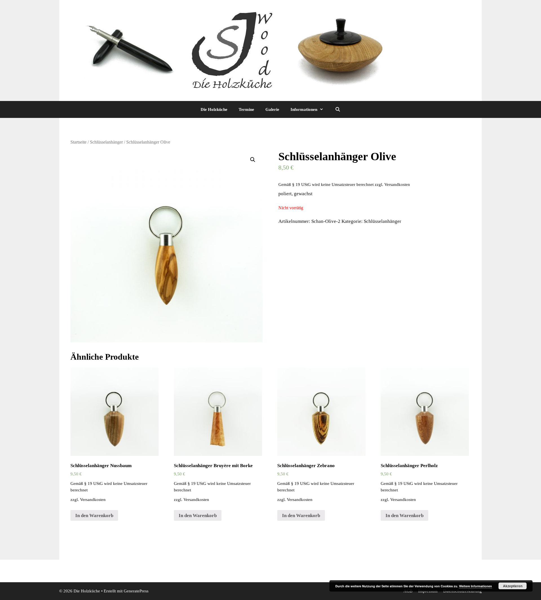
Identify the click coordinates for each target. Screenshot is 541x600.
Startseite (78, 142)
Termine (246, 109)
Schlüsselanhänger (106, 142)
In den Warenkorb (94, 515)
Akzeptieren (512, 585)
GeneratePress (136, 591)
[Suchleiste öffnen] (337, 109)
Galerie (272, 109)
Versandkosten (397, 184)
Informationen (304, 109)
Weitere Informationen (475, 586)
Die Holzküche (214, 109)
